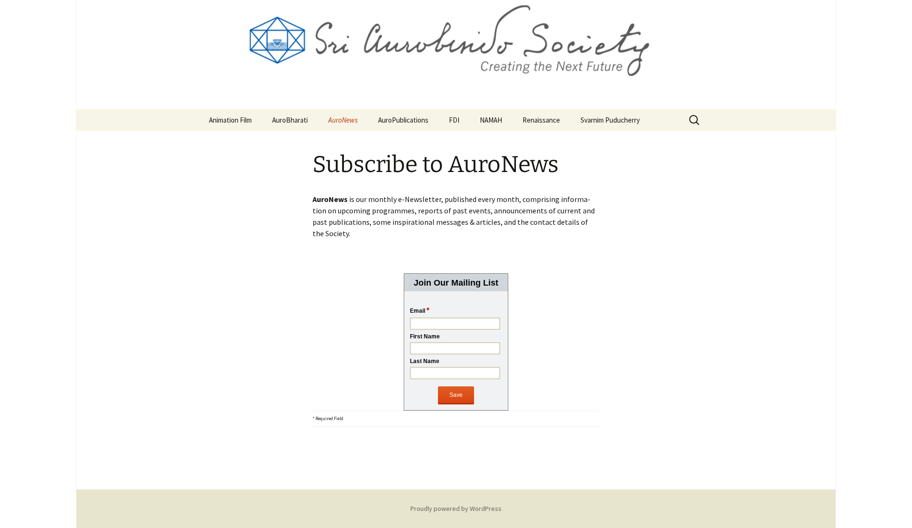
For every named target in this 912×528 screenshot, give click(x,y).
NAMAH (491, 120)
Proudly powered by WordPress (456, 508)
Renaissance (541, 120)
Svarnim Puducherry (610, 120)
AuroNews (343, 120)
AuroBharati (290, 120)
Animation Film (230, 120)
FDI (454, 120)
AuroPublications (403, 120)
